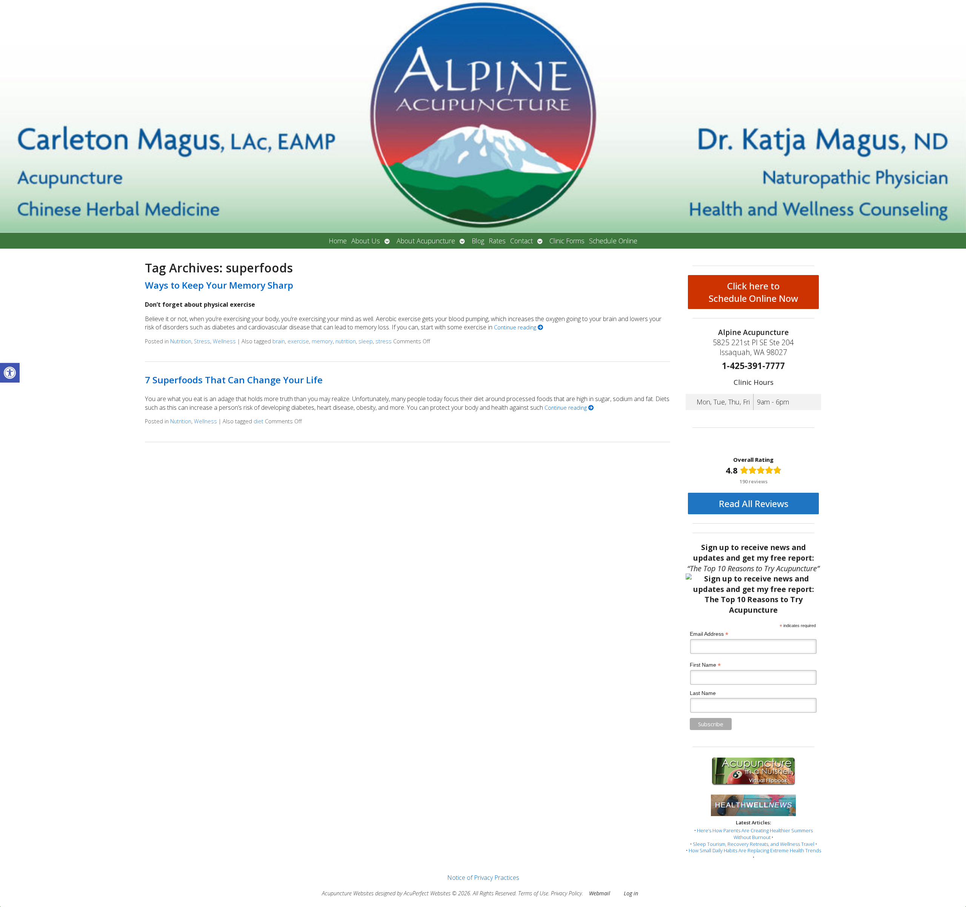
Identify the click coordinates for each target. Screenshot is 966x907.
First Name (705, 665)
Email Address (709, 634)
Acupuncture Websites (348, 893)
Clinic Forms (567, 240)
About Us (365, 240)
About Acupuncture (426, 240)
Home (338, 240)
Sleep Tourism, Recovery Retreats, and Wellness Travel (753, 844)
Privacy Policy (566, 893)
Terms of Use (533, 893)
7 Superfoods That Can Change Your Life (234, 380)
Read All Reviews (753, 503)
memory (322, 341)
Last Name (703, 693)
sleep (365, 341)
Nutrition (180, 341)
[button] (10, 373)
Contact (521, 240)
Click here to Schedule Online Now (753, 292)
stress (383, 341)
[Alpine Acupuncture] (483, 116)
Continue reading (516, 327)
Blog (478, 240)
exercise (298, 341)
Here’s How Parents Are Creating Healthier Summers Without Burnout (755, 834)
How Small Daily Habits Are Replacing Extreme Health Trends (755, 850)
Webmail (599, 893)
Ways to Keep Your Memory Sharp (219, 285)
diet (258, 421)
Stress (202, 341)
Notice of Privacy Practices (483, 877)
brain (278, 341)
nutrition (345, 341)
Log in (631, 893)
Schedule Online (613, 240)
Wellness (224, 341)
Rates (497, 240)
